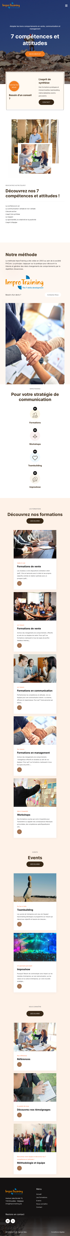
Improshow (23, 969)
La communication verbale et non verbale (20, 209)
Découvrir (35, 521)
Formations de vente (29, 566)
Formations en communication (34, 690)
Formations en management (33, 752)
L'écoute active (11, 211)
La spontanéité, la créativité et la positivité (21, 220)
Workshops (23, 814)
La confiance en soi (13, 206)
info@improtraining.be (14, 1204)
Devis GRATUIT (35, 54)
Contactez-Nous (52, 295)
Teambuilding (25, 909)
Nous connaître (41, 1204)
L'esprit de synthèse (13, 214)
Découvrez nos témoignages (33, 1109)
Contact (46, 102)
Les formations (41, 1197)
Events (38, 1201)
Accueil (38, 1194)
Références (23, 1059)
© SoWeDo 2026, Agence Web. (16, 1232)
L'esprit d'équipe (11, 222)
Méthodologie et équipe (31, 1162)
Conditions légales (57, 1232)
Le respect (9, 217)
